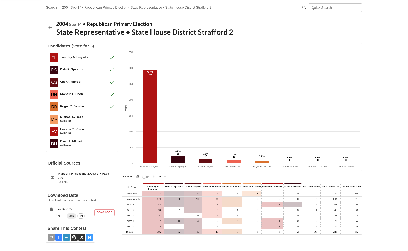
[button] (71, 216)
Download (104, 212)
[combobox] (335, 8)
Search (51, 7)
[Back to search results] (50, 27)
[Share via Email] (51, 237)
